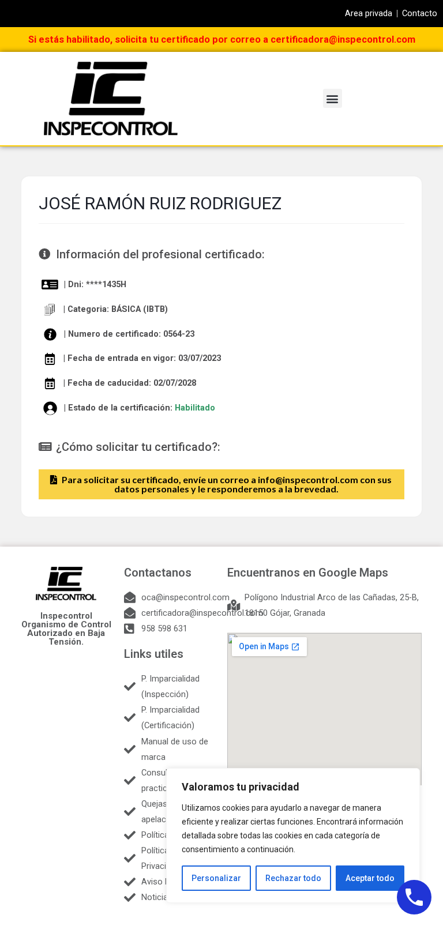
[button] (332, 98)
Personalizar (216, 878)
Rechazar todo (293, 878)
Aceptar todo (370, 878)
